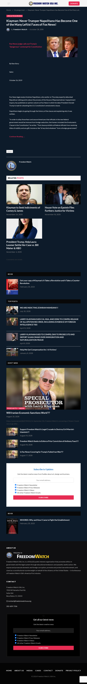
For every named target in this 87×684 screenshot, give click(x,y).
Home (9, 670)
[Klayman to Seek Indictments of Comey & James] (24, 194)
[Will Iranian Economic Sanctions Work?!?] (43, 389)
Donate (59, 670)
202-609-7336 (11, 606)
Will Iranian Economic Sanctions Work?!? (28, 412)
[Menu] (8, 3)
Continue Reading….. (17, 136)
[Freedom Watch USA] (43, 3)
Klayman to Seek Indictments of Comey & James (23, 209)
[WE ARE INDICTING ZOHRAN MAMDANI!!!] (12, 310)
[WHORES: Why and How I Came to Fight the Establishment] (12, 526)
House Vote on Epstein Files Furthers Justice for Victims (59, 209)
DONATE (74, 3)
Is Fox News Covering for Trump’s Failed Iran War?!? (41, 452)
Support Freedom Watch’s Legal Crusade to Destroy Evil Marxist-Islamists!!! (47, 430)
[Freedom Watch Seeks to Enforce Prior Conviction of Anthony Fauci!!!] (12, 444)
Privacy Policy (73, 670)
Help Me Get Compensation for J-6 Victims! (38, 349)
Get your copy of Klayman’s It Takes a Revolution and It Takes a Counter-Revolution (50, 281)
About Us (19, 670)
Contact (48, 670)
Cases (38, 670)
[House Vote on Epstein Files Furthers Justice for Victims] (63, 194)
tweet (9, 151)
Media (30, 670)
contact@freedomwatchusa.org (19, 601)
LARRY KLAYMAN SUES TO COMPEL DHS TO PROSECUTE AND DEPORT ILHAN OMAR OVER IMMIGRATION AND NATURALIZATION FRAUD (47, 337)
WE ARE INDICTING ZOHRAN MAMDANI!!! (39, 308)
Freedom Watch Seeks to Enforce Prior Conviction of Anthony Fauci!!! (49, 441)
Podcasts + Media (16, 408)
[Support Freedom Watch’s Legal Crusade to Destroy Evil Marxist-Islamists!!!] (12, 432)
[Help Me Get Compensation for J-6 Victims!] (12, 352)
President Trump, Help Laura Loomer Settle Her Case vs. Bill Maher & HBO (22, 245)
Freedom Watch (20, 29)
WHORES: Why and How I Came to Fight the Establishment (45, 520)
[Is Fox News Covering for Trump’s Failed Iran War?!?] (12, 454)
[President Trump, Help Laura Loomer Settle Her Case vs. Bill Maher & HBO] (24, 229)
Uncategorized (14, 16)
